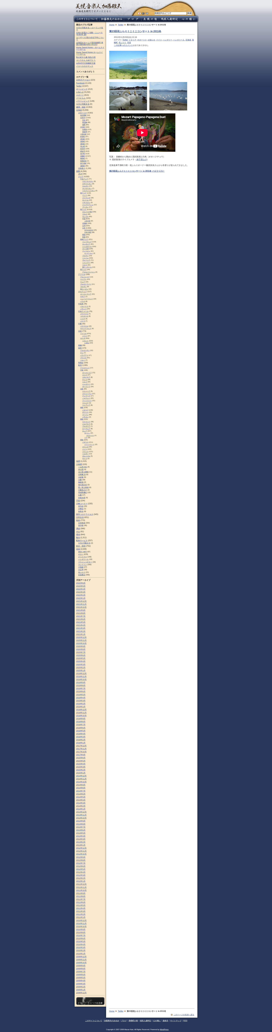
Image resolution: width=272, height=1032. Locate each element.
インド (84, 195)
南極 (80, 345)
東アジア (83, 209)
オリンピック (82, 89)
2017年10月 (81, 752)
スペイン (85, 414)
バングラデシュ (87, 205)
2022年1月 (80, 598)
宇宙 (78, 501)
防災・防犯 (81, 546)
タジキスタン (87, 188)
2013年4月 (80, 836)
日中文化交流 (88, 230)
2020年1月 (80, 670)
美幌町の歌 (133, 1021)
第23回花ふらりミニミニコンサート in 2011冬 (135, 31)
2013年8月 (80, 824)
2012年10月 (81, 854)
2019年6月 (80, 691)
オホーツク (142, 40)
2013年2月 (80, 842)
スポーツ (80, 95)
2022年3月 (80, 592)
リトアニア (86, 405)
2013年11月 (81, 815)
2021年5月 (80, 622)
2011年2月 (80, 914)
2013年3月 (80, 839)
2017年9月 (80, 755)
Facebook (80, 83)
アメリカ (83, 333)
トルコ (84, 382)
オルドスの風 (87, 212)
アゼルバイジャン (88, 272)
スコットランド (89, 444)
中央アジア (84, 179)
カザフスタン (87, 184)
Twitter (120, 25)
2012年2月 (80, 878)
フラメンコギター (85, 562)
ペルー (82, 360)
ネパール (85, 200)
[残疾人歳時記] (169, 21)
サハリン (87, 433)
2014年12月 (81, 776)
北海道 (188, 40)
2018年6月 (80, 728)
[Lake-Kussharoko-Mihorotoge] (128, 77)
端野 (83, 125)
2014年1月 (80, 809)
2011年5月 (80, 905)
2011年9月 (80, 893)
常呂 (83, 120)
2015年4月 (80, 764)
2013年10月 (81, 818)
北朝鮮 (84, 223)
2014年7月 (80, 791)
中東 (80, 324)
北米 (80, 331)
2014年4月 (80, 800)
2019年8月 (80, 685)
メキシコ (83, 309)
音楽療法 (81, 575)
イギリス (85, 442)
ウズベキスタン (87, 181)
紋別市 (82, 149)
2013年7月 (80, 827)
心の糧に (157, 1021)
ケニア (82, 282)
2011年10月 (81, 890)
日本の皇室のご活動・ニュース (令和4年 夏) (89, 34)
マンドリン (82, 564)
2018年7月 (80, 724)
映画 (78, 520)
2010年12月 (81, 920)
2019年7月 (80, 688)
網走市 (82, 151)
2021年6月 (80, 619)
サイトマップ (175, 1021)
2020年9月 (80, 646)
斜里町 (82, 136)
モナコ (84, 458)
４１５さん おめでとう (86, 60)
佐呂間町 (83, 115)
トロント (85, 341)
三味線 (80, 567)
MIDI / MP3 (82, 552)
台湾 (83, 225)
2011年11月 (81, 887)
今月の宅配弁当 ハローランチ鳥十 (89, 29)
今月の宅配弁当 (82, 104)
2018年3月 (80, 737)
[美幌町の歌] (150, 21)
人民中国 (87, 221)
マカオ (84, 214)
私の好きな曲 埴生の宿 (86, 57)
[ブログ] (132, 21)
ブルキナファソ (85, 284)
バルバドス (84, 306)
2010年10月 (81, 926)
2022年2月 (80, 595)
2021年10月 (81, 607)
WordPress (164, 1029)
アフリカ (81, 274)
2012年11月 (81, 851)
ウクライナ (86, 422)
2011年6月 (80, 902)
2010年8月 (80, 932)
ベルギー (85, 454)
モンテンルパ (88, 253)
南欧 (81, 407)
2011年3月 (80, 911)
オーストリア (87, 372)
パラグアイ (84, 355)
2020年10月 (81, 643)
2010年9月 (80, 929)
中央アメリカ (83, 311)
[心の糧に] (189, 21)
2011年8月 (80, 896)
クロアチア (86, 424)
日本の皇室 (87, 232)
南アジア (83, 193)
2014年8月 (80, 788)
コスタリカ (84, 316)
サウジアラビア (85, 328)
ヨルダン (83, 286)
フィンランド (87, 400)
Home (111, 25)
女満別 (84, 129)
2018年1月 (80, 743)
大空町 (82, 127)
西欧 (81, 440)
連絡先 (165, 1021)
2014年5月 (80, 797)
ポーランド (86, 386)
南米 (80, 348)
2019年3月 (80, 701)
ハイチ (82, 319)
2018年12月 (81, 710)
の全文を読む (136, 171)
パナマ (82, 321)
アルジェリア (85, 277)
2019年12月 (81, 673)
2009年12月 (81, 957)
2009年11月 (81, 959)
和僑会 (80, 363)
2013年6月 (80, 830)
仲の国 (80, 469)
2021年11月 (81, 604)
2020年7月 (80, 652)
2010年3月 (80, 947)
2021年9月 (80, 610)
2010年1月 (80, 954)
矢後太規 (81, 498)
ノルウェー (86, 398)
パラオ (82, 301)
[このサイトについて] (86, 21)
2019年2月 (80, 704)
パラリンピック (82, 101)
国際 (78, 171)
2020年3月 (80, 664)
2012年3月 (80, 875)
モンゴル (85, 216)
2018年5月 (80, 731)
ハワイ (84, 336)
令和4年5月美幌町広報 (85, 63)
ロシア (84, 431)
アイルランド (85, 368)
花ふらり (122, 42)
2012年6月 (80, 866)
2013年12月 (81, 812)
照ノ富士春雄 (83, 487)
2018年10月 (81, 715)
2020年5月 (80, 658)
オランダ (85, 447)
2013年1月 (80, 845)
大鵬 (80, 480)
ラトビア (85, 403)
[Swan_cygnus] (128, 109)
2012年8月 (80, 860)
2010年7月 (80, 935)
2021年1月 (80, 634)
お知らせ (151, 40)
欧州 (80, 365)
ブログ (124, 1021)
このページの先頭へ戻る (183, 1015)
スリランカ (86, 198)
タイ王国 (85, 249)
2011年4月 (80, 908)
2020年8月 (80, 649)
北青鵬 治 (82, 474)
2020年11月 (81, 640)
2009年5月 (80, 977)
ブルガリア (86, 426)
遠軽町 (82, 166)
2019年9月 (80, 682)
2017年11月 (81, 749)
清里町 (82, 141)
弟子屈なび (141, 159)
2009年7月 (80, 971)
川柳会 (80, 509)
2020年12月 (81, 637)
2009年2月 (80, 987)
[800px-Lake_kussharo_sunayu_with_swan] (168, 109)
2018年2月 (80, 740)
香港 (83, 237)
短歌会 (80, 511)
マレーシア (86, 260)
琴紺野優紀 (82, 492)
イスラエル (84, 326)
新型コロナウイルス (84, 514)
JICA (80, 174)
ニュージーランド (86, 299)
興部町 (82, 158)
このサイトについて (93, 1021)
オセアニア (82, 291)
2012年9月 (80, 857)
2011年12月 (81, 884)
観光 (78, 537)
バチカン (85, 417)
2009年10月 (81, 962)
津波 (78, 528)
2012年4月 (80, 872)
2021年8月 (80, 613)
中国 (83, 219)
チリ (81, 353)
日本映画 (81, 523)
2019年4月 (80, 698)
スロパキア (86, 377)
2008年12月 (81, 993)
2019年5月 (80, 695)
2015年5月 (80, 761)
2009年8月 (80, 968)
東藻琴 (84, 132)
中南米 (80, 304)
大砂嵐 (80, 477)
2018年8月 (80, 721)
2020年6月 (80, 655)
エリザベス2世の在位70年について (90, 38)
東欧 (81, 419)
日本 (83, 228)
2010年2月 (80, 950)
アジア (80, 176)
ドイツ (159, 40)
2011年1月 (80, 917)
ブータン (85, 207)
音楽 (129, 42)
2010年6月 (80, 938)
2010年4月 (80, 944)
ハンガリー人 (178, 40)
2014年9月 (80, 785)
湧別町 (82, 144)
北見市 (82, 117)
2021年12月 (81, 601)
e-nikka (86, 343)
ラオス (84, 265)
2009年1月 (80, 990)
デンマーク (86, 396)
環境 (78, 534)
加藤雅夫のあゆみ (111, 1021)
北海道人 (81, 168)
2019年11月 (81, 676)
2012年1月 (80, 881)
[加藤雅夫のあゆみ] (111, 21)
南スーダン (84, 289)
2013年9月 (80, 821)
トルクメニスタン (88, 190)
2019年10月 (81, 679)
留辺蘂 (84, 122)
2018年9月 (80, 718)
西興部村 (83, 161)
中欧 (81, 370)
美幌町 (82, 156)
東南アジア (84, 239)
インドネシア (87, 242)
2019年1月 (80, 707)
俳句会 (80, 506)
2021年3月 (80, 628)
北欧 (81, 389)
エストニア (86, 391)
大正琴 (80, 569)
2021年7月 (80, 616)
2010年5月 (80, 941)
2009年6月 (80, 974)
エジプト (83, 279)
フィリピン (86, 251)
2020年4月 (80, 661)
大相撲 (79, 464)
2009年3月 (80, 984)
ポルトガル (86, 456)
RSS (185, 1021)
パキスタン (86, 202)
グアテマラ (84, 314)
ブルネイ (85, 255)
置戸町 (82, 153)
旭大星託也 (82, 485)
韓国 (83, 234)
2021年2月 (80, 631)
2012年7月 (80, 863)
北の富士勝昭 (83, 472)
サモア (82, 296)
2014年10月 (81, 782)
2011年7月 (80, 899)
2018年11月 (81, 713)
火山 (78, 531)
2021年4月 (80, 625)
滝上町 (82, 146)
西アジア (83, 269)
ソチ (85, 437)
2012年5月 (80, 869)
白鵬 (80, 495)
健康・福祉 (81, 107)
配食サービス (82, 540)
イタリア (132, 40)
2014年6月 (80, 794)
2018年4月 (80, 734)
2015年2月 (80, 770)
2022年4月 (80, 589)
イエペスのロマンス (84, 66)
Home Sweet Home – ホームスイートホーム (90, 48)
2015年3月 (80, 767)
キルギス (85, 186)
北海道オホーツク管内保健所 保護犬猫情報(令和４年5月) (89, 43)
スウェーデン (87, 393)
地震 (78, 461)
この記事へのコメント (123, 45)
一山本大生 (82, 467)
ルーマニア (86, 428)
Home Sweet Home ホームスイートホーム (89, 53)
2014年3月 (80, 803)
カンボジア (86, 244)
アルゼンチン (85, 350)
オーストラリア (85, 294)
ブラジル (83, 358)
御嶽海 (80, 482)
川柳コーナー (82, 504)
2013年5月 (80, 833)
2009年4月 (80, 980)
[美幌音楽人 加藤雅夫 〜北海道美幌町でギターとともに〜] (98, 11)
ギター (80, 554)
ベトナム (85, 258)
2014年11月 (81, 779)
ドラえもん (81, 98)
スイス (84, 375)
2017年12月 (81, 746)
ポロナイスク (90, 435)
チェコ (84, 379)
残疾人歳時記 (145, 1021)
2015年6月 (80, 758)
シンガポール (87, 246)
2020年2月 (80, 667)
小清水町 (83, 134)
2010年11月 (81, 923)
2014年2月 (80, 806)
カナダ (82, 338)
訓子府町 (83, 163)
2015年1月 (80, 773)
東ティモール (87, 267)
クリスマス (82, 557)
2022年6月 (80, 583)
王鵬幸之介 (82, 490)
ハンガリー (167, 40)
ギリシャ (85, 412)
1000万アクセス (83, 80)
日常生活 (80, 517)
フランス (85, 451)
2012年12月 (81, 848)
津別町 (82, 139)
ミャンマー (86, 262)
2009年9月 (80, 965)
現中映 (80, 525)
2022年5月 (80, 586)
